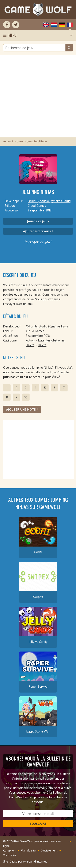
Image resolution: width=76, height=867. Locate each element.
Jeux (20, 141)
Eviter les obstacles (51, 340)
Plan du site (28, 850)
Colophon (9, 850)
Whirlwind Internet (35, 861)
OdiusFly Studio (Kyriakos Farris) (49, 201)
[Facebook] (6, 24)
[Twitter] (15, 24)
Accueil (8, 141)
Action (30, 340)
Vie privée (9, 855)
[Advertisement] (38, 95)
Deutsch (62, 24)
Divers (30, 345)
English (46, 24)
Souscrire (38, 823)
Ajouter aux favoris (37, 231)
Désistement (49, 850)
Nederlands (54, 24)
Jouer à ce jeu (36, 221)
